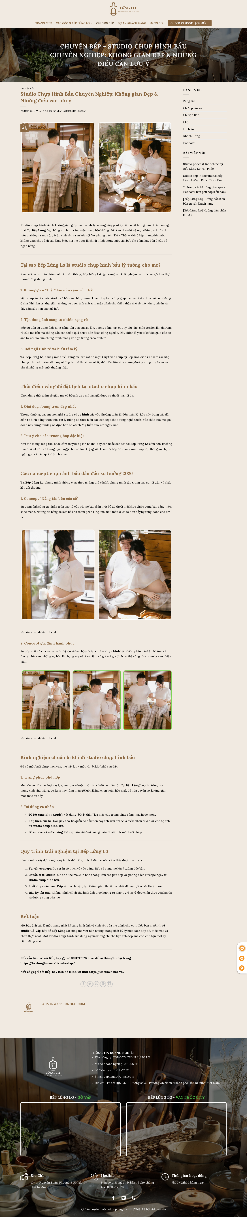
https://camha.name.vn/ (107, 972)
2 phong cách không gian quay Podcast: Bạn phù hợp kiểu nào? (204, 189)
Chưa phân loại (193, 108)
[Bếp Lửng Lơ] (123, 9)
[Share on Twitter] (90, 984)
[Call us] (133, 1198)
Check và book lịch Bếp (188, 23)
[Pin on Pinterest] (103, 984)
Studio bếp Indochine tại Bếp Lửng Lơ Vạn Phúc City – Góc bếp (203, 179)
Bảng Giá (157, 23)
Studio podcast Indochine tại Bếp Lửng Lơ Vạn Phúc (203, 166)
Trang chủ (43, 23)
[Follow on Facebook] (113, 1198)
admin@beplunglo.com (71, 111)
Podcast (189, 143)
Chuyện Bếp (105, 23)
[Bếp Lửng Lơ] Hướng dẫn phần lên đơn (204, 213)
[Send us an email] (123, 1198)
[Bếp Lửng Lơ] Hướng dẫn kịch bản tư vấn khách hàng (204, 201)
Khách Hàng (191, 136)
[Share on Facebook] (83, 984)
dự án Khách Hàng (132, 23)
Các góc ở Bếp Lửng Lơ (73, 23)
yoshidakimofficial (43, 632)
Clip (185, 122)
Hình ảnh (189, 129)
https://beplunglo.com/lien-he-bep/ (47, 963)
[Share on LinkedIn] (110, 984)
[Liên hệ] (242, 948)
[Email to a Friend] (96, 984)
